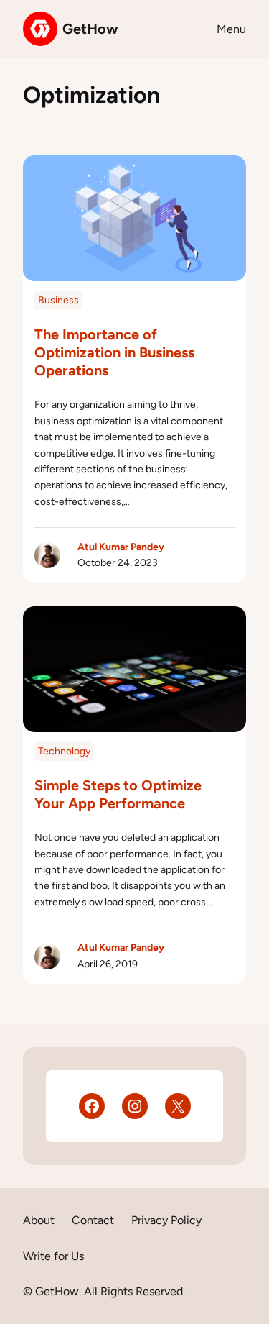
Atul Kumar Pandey (120, 547)
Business (58, 300)
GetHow (90, 28)
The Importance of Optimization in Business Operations (114, 352)
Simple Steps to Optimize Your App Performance (118, 794)
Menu (231, 29)
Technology (64, 751)
